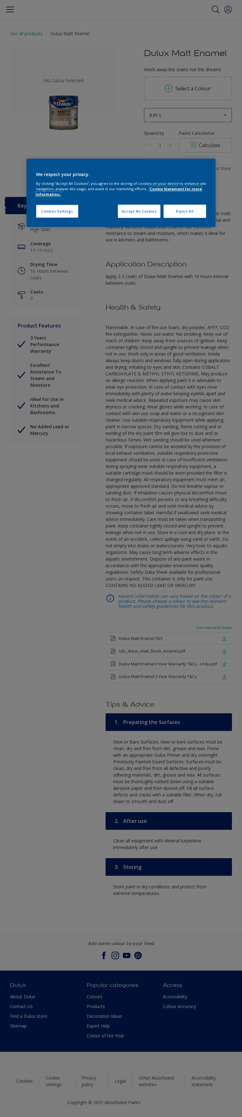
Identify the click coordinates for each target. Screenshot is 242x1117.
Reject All (185, 211)
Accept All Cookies (139, 211)
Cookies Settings (57, 211)
